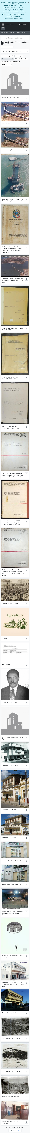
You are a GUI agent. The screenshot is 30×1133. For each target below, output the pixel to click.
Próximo (18, 1130)
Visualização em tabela (22, 58)
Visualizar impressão (8, 56)
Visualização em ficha (8, 58)
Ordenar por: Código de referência (10, 61)
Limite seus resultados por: (15, 38)
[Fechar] (28, 2)
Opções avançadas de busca (11, 51)
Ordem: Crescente (6, 64)
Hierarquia (19, 56)
